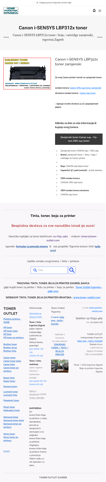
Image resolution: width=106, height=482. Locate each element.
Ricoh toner (9, 407)
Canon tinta (9, 364)
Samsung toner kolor (13, 420)
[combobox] (49, 270)
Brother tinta (9, 351)
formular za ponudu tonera (32, 246)
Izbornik (100, 10)
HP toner (7, 327)
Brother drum (10, 347)
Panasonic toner (11, 400)
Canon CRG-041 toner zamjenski (85, 88)
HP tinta (7, 334)
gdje (97, 246)
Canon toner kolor (12, 361)
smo (52, 250)
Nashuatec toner (11, 410)
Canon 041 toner (88, 93)
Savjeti (6, 451)
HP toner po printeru (13, 337)
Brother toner (10, 344)
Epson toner (9, 381)
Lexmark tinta (10, 395)
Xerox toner (9, 434)
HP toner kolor (10, 331)
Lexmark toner (10, 392)
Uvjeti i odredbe (36, 398)
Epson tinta (8, 378)
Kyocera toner (10, 386)
